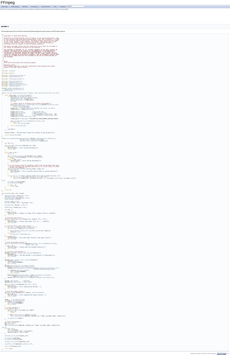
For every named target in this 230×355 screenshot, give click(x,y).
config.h (12, 70)
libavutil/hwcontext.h (16, 83)
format (21, 111)
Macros (58, 9)
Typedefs (37, 9)
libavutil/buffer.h (15, 81)
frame (28, 139)
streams (28, 228)
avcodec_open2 (13, 284)
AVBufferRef (9, 89)
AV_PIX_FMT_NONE (24, 95)
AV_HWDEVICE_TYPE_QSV (49, 243)
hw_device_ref (18, 89)
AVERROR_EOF (38, 157)
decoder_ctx (52, 138)
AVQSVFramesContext (17, 100)
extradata (20, 268)
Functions (25, 9)
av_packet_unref (13, 318)
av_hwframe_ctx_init (21, 121)
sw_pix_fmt (42, 112)
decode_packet (14, 138)
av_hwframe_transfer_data (20, 169)
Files (21, 9)
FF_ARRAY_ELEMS (24, 176)
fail (15, 172)
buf (12, 330)
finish (13, 222)
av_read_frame (16, 310)
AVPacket (23, 140)
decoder (18, 199)
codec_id (23, 230)
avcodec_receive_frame (19, 156)
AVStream (8, 197)
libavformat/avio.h (15, 76)
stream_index (17, 314)
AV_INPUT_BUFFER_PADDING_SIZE (44, 269)
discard (15, 234)
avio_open (12, 292)
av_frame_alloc (18, 299)
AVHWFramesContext (17, 98)
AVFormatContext (10, 195)
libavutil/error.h (15, 82)
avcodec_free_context (12, 341)
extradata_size (27, 267)
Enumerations (44, 9)
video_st (15, 197)
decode (23, 97)
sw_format (22, 112)
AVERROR (18, 157)
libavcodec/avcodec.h (16, 79)
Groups (62, 9)
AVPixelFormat (46, 93)
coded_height (48, 115)
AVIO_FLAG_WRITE (37, 292)
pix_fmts (56, 93)
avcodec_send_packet (16, 145)
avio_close (8, 346)
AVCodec (11, 199)
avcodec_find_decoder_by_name (22, 253)
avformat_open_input (16, 219)
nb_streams (27, 227)
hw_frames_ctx (20, 104)
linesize (57, 178)
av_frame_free (9, 338)
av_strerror (12, 331)
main (6, 193)
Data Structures (6, 9)
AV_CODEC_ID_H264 (35, 230)
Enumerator (52, 9)
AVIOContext (35, 140)
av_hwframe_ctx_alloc (34, 104)
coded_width (48, 114)
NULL (27, 195)
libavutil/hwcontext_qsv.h (18, 84)
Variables (31, 9)
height (21, 115)
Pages (66, 9)
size (9, 324)
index (34, 314)
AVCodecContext (23, 93)
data (52, 108)
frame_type (24, 118)
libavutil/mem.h (14, 86)
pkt (28, 140)
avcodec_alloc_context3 (23, 260)
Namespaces (15, 9)
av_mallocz (29, 268)
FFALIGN (36, 114)
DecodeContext (17, 88)
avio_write (17, 178)
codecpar (16, 230)
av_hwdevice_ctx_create (17, 243)
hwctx (32, 109)
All (1, 9)
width (21, 114)
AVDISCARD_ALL (25, 234)
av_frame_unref (13, 181)
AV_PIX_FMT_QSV (25, 96)
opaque (35, 97)
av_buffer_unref (10, 344)
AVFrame (22, 139)
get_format (13, 93)
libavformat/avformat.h (17, 75)
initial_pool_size (25, 116)
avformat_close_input (12, 335)
